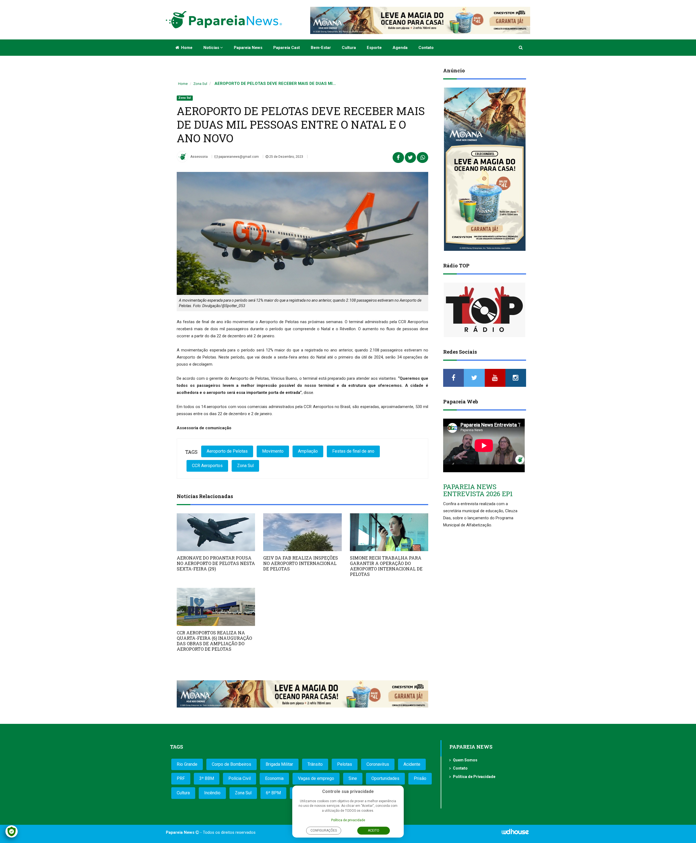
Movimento (273, 451)
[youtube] (495, 378)
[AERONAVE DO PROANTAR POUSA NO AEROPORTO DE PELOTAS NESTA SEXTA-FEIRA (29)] (216, 532)
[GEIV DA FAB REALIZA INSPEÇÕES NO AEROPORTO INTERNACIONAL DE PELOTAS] (302, 532)
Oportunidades (385, 778)
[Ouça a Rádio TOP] (484, 310)
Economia (274, 778)
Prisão (420, 778)
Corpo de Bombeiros (231, 764)
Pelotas (344, 764)
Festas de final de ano (353, 451)
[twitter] (474, 378)
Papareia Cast (286, 47)
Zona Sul (200, 84)
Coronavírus (377, 764)
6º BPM (273, 792)
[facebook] (453, 378)
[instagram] (515, 378)
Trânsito (315, 764)
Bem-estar (321, 47)
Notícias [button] (211, 47)
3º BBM (206, 778)
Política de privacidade (348, 820)
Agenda (400, 47)
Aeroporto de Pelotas (227, 451)
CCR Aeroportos (207, 465)
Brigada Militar (279, 764)
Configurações (323, 830)
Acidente (411, 764)
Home (186, 47)
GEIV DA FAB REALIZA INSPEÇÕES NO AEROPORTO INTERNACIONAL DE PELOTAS (300, 563)
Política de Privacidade (474, 776)
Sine (353, 778)
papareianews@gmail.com (238, 157)
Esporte (374, 47)
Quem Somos (465, 760)
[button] (521, 47)
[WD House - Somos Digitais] (515, 833)
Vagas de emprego (316, 778)
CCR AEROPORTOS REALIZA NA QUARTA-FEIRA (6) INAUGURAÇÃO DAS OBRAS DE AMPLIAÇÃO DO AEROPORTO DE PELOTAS (214, 641)
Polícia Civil (239, 778)
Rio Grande (187, 764)
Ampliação (308, 451)
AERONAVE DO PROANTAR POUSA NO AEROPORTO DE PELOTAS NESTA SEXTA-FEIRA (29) (216, 563)
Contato (426, 47)
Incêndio (212, 792)
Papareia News (248, 47)
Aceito (373, 830)
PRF (181, 778)
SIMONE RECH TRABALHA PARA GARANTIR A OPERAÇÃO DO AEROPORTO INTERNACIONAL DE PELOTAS (386, 566)
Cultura (349, 47)
